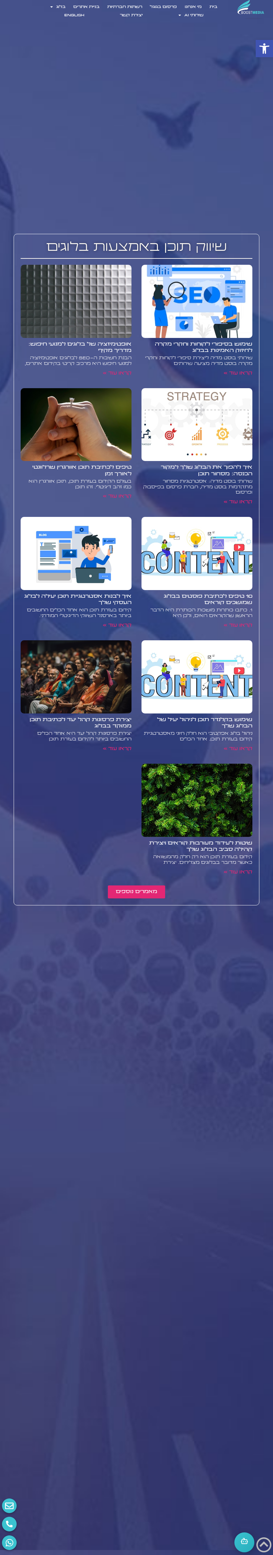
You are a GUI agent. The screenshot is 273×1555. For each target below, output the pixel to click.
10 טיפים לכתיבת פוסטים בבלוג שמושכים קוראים (208, 599)
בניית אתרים (86, 7)
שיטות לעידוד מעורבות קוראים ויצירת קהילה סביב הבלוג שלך (200, 846)
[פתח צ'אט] (244, 1542)
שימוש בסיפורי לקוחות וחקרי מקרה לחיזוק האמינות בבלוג (203, 347)
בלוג (61, 7)
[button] (264, 48)
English (74, 15)
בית (213, 7)
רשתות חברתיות (124, 7)
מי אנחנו (193, 7)
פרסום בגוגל (163, 7)
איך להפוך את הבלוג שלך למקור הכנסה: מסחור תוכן (206, 470)
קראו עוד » (238, 373)
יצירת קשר (131, 15)
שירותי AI (193, 15)
